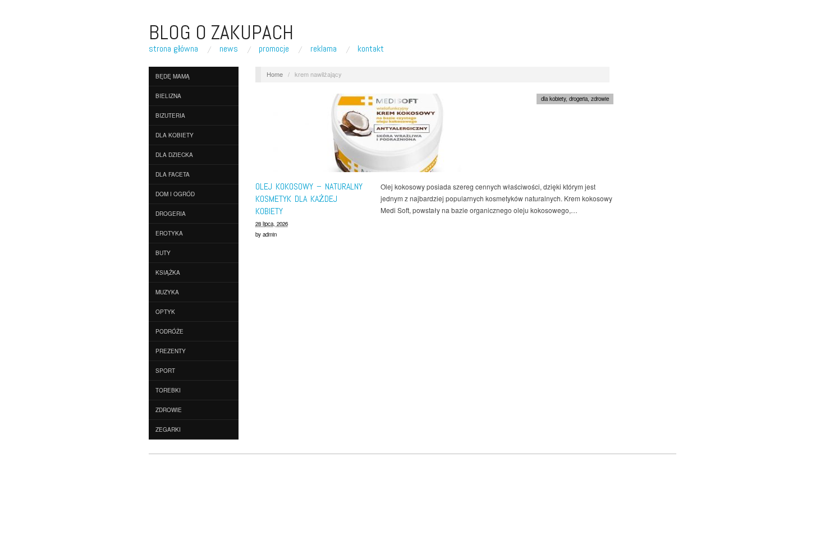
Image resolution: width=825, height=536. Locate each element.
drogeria (170, 214)
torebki (168, 390)
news (228, 48)
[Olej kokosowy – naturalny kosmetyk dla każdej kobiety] (387, 135)
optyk (165, 312)
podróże (169, 331)
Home (275, 74)
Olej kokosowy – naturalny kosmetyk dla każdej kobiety (309, 199)
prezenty (170, 351)
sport (165, 371)
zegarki (168, 429)
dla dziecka (174, 155)
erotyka (169, 233)
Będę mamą (172, 76)
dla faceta (172, 174)
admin (270, 234)
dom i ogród (175, 194)
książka (167, 272)
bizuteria (170, 115)
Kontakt (371, 48)
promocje (274, 48)
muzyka (167, 292)
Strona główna (173, 48)
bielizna (168, 96)
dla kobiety (174, 135)
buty (163, 253)
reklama (323, 48)
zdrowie (168, 410)
